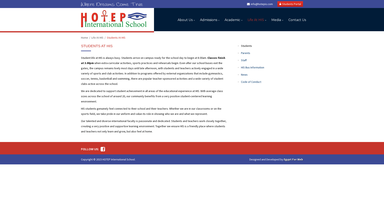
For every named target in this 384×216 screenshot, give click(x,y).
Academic (232, 20)
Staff (244, 60)
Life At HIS (256, 20)
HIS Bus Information (252, 67)
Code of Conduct (251, 82)
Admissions (208, 20)
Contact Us (297, 20)
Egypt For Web (293, 159)
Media (276, 20)
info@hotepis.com (262, 4)
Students (246, 46)
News (244, 74)
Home (84, 37)
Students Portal (291, 4)
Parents (245, 53)
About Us (185, 20)
